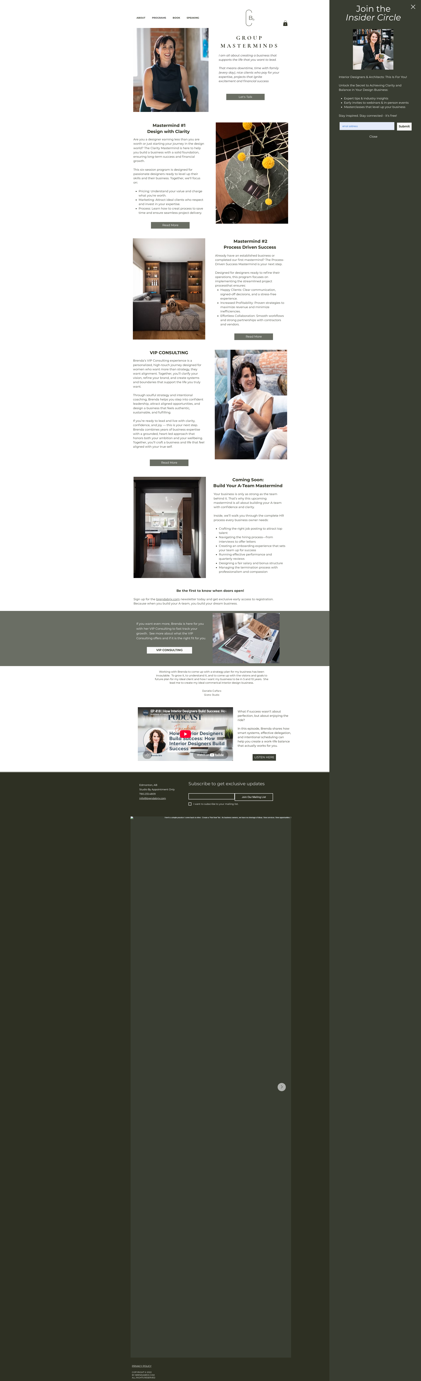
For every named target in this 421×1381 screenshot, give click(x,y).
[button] (413, 6)
